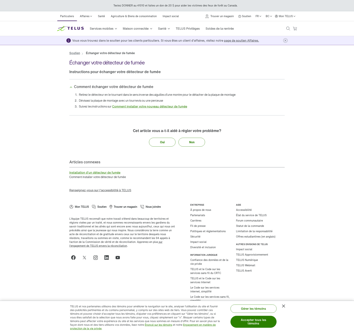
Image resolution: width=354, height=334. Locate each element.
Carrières (195, 220)
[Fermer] (284, 306)
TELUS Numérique (247, 260)
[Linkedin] (108, 258)
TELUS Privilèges (188, 28)
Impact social (171, 16)
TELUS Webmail (245, 265)
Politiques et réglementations (208, 231)
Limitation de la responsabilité (254, 231)
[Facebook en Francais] (74, 258)
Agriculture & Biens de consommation (134, 16)
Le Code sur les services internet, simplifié (204, 289)
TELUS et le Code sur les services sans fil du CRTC (205, 271)
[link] (241, 40)
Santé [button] (162, 28)
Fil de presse (198, 226)
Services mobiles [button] (101, 28)
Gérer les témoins (253, 308)
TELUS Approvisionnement (252, 254)
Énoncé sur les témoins (158, 324)
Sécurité (195, 236)
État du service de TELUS (251, 215)
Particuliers (67, 16)
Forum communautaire (249, 220)
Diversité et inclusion (203, 247)
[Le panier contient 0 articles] (295, 29)
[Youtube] (119, 258)
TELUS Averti (244, 271)
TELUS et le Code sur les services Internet (205, 280)
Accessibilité (244, 210)
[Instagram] (97, 258)
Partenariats (197, 215)
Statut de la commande (250, 226)
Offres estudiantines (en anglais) (255, 236)
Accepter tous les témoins (253, 321)
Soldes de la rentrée (220, 28)
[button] (288, 28)
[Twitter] (85, 258)
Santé (101, 16)
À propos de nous (200, 210)
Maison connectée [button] (136, 28)
